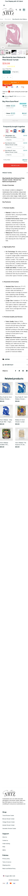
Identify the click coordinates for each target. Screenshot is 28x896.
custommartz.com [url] (20, 804)
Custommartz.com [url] (7, 798)
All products (8, 19)
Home (1, 19)
